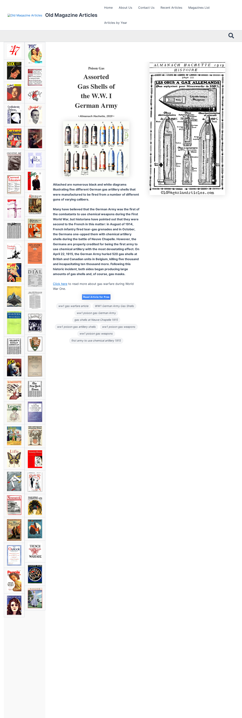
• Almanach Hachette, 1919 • (96, 116)
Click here (60, 284)
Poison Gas (96, 68)
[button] (231, 36)
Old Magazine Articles (71, 15)
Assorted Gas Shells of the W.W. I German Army (96, 91)
